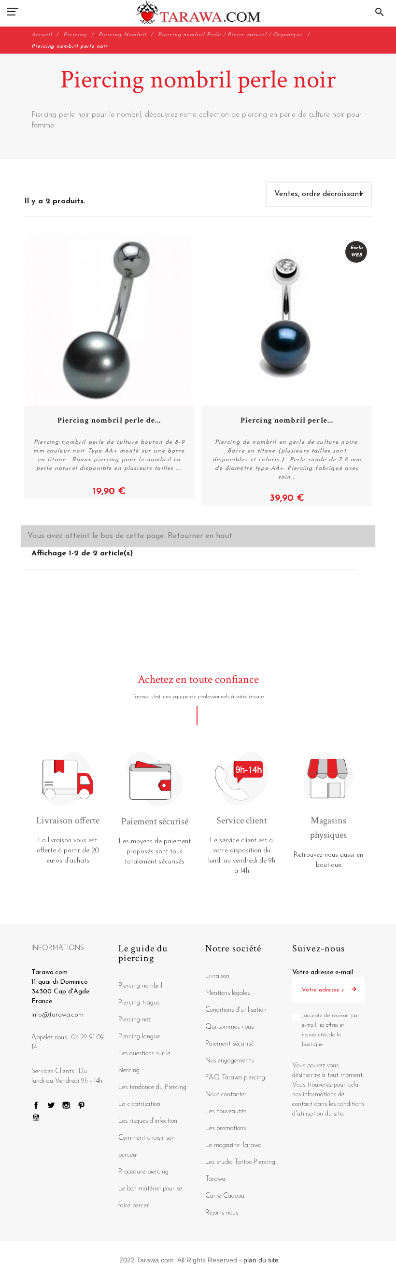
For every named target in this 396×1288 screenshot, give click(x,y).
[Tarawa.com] (198, 12)
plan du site (261, 1260)
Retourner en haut (200, 536)
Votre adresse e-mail (322, 972)
